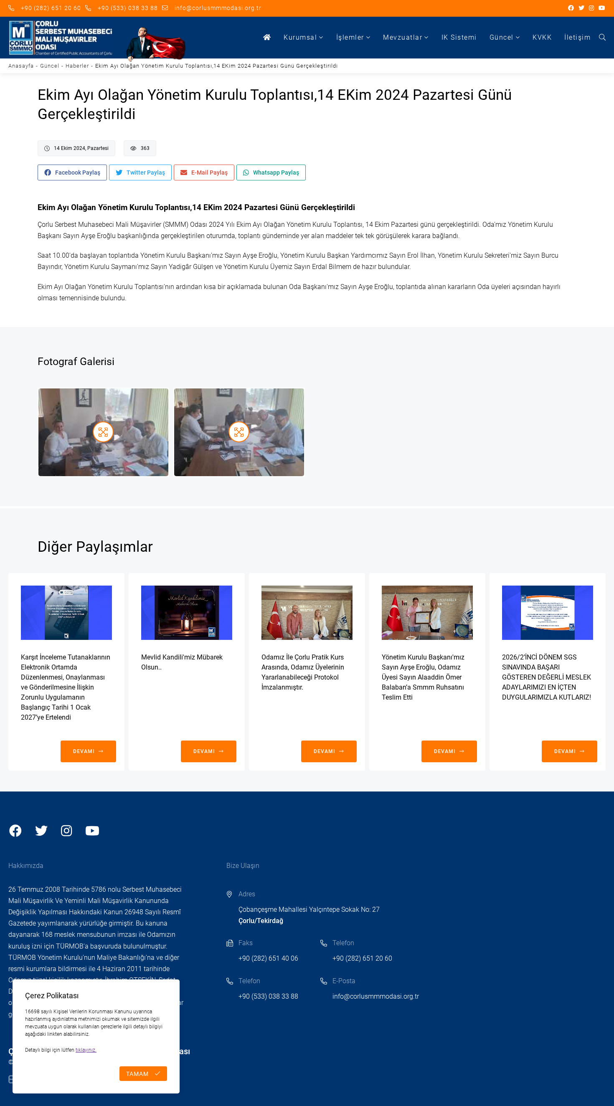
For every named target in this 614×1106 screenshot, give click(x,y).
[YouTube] (602, 8)
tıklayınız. (86, 1050)
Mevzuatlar (402, 37)
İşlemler (350, 37)
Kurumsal (300, 37)
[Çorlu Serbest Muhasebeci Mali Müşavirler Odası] (60, 38)
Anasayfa (21, 66)
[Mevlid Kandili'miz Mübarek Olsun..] (186, 612)
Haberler (77, 66)
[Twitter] (581, 8)
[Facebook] (571, 8)
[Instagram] (591, 8)
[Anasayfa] (267, 37)
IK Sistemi (459, 37)
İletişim (577, 37)
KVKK (542, 37)
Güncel (502, 37)
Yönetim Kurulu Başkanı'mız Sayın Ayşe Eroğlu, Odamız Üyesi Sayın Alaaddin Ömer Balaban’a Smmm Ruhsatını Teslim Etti (423, 677)
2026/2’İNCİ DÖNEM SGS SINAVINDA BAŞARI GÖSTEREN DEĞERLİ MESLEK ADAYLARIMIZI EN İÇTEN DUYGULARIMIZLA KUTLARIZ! (546, 677)
